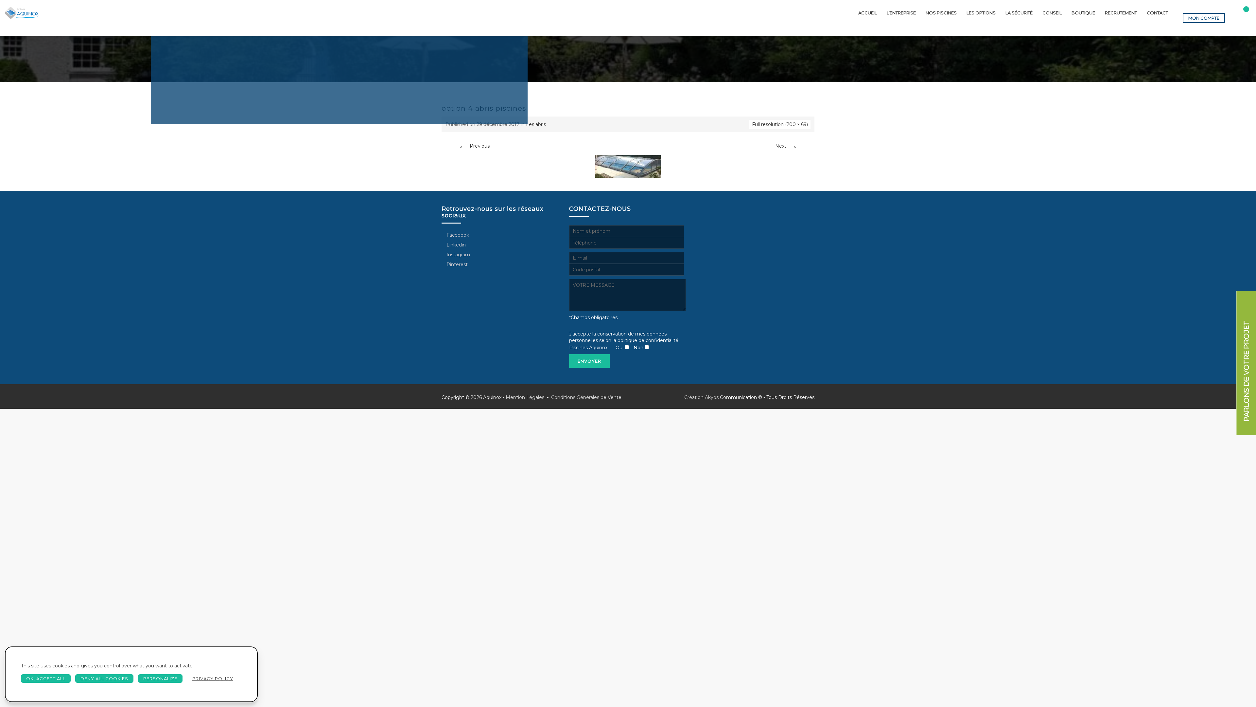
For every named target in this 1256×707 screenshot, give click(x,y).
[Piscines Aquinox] (22, 13)
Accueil (867, 12)
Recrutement (1121, 12)
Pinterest (456, 264)
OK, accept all (45, 678)
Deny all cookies (104, 678)
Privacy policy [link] (212, 678)
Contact (1157, 12)
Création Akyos (701, 397)
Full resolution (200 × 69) (780, 124)
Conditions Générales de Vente (585, 397)
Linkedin (455, 245)
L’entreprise (901, 12)
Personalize (160, 678)
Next (786, 146)
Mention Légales (525, 397)
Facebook (457, 235)
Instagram (457, 255)
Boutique (1083, 12)
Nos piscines (941, 12)
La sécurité (1019, 12)
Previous (474, 146)
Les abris (536, 124)
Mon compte (1203, 18)
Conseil (1052, 12)
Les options (981, 12)
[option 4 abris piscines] (628, 166)
